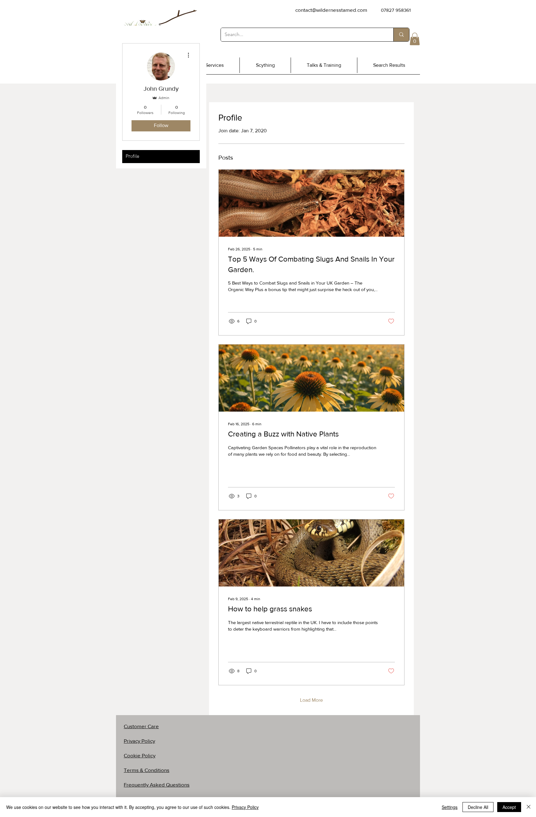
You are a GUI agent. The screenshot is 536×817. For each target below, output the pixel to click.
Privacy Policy (245, 807)
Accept (509, 807)
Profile (132, 156)
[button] (414, 39)
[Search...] (401, 34)
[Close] (528, 807)
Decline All (478, 807)
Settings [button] (450, 807)
